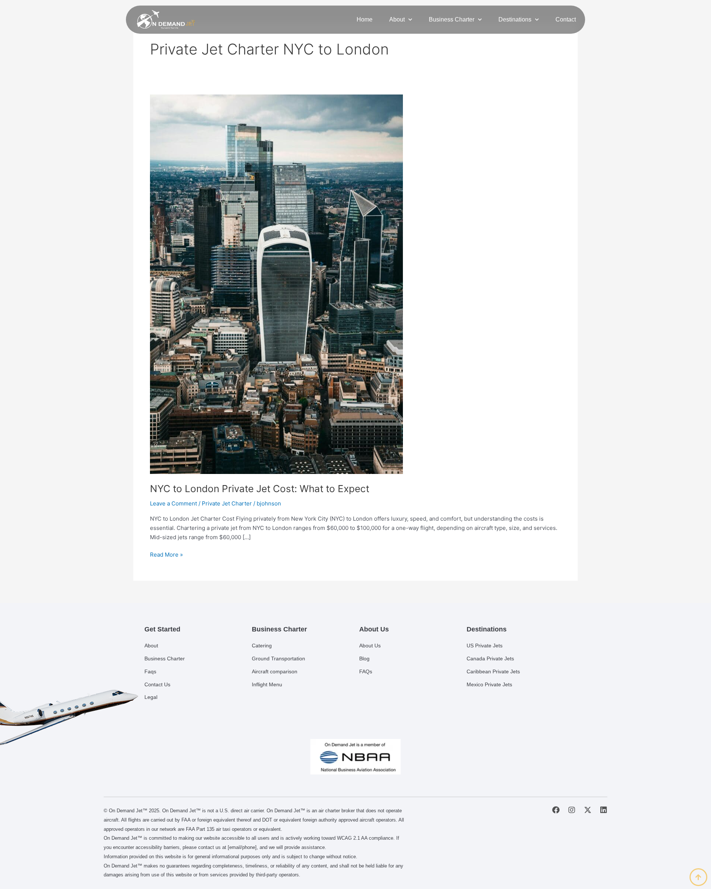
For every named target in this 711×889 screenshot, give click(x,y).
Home (365, 19)
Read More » (166, 554)
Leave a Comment (173, 503)
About (397, 19)
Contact (565, 19)
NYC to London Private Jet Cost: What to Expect (259, 488)
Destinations (514, 19)
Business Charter (451, 19)
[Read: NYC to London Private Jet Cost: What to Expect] (276, 283)
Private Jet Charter (227, 503)
